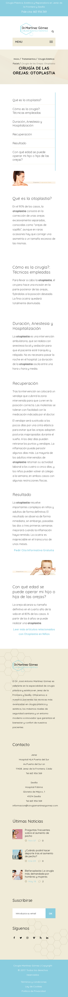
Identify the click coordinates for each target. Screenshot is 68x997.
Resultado (19, 143)
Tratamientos (28, 59)
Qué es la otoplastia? (27, 100)
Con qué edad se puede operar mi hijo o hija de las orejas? (31, 156)
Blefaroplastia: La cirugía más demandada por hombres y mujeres (39, 873)
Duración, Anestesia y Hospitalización (27, 123)
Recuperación (22, 134)
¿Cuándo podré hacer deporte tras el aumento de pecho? (39, 853)
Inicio (16, 59)
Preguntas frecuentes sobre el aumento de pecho (37, 832)
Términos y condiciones (34, 981)
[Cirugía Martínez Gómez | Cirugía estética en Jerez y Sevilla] (34, 29)
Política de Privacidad (34, 991)
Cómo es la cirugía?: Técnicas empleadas (27, 111)
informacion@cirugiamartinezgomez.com (35, 805)
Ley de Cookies (33, 986)
